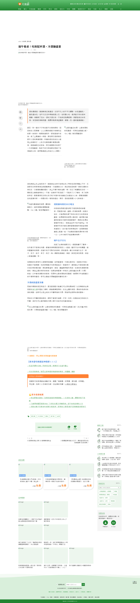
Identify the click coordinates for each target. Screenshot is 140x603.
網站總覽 (97, 597)
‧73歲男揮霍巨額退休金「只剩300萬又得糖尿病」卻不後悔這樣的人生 (56, 403)
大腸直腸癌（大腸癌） (105, 491)
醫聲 (73, 9)
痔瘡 (115, 491)
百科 (44, 9)
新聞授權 (56, 597)
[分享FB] (20, 112)
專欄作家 (89, 592)
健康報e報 (61, 584)
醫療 (39, 9)
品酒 (58, 416)
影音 (50, 9)
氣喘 (109, 504)
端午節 (35, 289)
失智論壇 (32, 9)
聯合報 (74, 4)
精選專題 (65, 592)
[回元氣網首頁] (25, 4)
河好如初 (88, 4)
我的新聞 (113, 4)
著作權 (67, 597)
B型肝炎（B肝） (104, 498)
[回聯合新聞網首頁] (19, 4)
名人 (100, 9)
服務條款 (62, 597)
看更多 (119, 425)
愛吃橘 (31, 111)
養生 (25, 9)
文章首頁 (83, 592)
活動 (111, 9)
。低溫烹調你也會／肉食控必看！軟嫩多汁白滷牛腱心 (47, 365)
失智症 (115, 494)
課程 (55, 9)
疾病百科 (71, 592)
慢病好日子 (82, 9)
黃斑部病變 (102, 504)
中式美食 (40, 416)
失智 (68, 9)
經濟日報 (80, 4)
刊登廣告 (43, 597)
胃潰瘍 (113, 501)
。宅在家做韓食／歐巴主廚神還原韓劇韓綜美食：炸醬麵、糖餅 (51, 371)
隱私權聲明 (73, 597)
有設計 (95, 4)
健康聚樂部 (59, 592)
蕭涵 (51, 111)
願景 (106, 4)
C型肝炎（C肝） (104, 501)
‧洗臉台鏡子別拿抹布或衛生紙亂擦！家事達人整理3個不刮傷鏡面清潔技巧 (57, 406)
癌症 (89, 9)
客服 (51, 597)
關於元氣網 (51, 592)
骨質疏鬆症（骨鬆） (105, 494)
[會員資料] (118, 4)
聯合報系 (79, 597)
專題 (106, 9)
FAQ (48, 597)
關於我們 (91, 597)
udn (19, 41)
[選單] (121, 4)
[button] (120, 9)
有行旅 (101, 4)
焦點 (19, 9)
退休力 (62, 9)
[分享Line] (20, 118)
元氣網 (24, 41)
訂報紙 (85, 597)
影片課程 (22, 475)
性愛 (95, 9)
